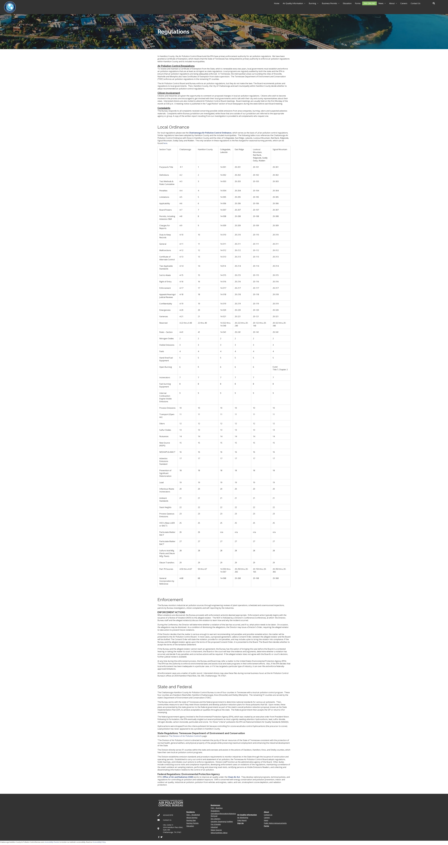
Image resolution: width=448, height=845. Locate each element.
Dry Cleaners (215, 819)
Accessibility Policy (99, 842)
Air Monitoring (242, 817)
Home (276, 3)
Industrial (214, 827)
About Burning (191, 817)
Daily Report (242, 820)
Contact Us (415, 3)
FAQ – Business (217, 808)
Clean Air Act (234, 777)
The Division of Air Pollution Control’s (185, 736)
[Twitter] (161, 837)
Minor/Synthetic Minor (219, 833)
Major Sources (216, 830)
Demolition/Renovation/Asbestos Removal (223, 814)
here (165, 143)
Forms (357, 3)
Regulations (215, 811)
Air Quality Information (293, 3)
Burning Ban (191, 820)
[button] (434, 3)
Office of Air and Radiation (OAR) (178, 777)
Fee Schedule (216, 824)
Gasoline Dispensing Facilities (222, 821)
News (380, 3)
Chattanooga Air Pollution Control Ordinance (210, 132)
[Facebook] (159, 837)
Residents (190, 812)
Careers (403, 3)
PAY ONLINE (369, 3)
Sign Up (240, 823)
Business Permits (329, 3)
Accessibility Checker (52, 842)
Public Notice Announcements (275, 823)
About (392, 3)
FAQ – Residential (193, 815)
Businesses (215, 805)
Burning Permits (192, 823)
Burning (312, 3)
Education (347, 3)
